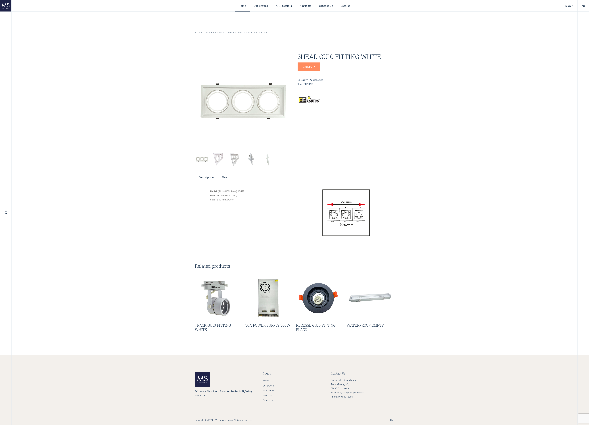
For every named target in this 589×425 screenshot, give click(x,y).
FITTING (308, 83)
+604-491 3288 (345, 397)
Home (266, 380)
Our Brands (268, 385)
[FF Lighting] (309, 99)
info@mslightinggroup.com (350, 392)
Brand (226, 177)
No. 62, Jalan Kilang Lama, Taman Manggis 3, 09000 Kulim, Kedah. (343, 384)
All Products (269, 390)
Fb (5, 212)
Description (206, 177)
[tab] (206, 179)
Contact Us (268, 400)
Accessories (316, 79)
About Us (267, 395)
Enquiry (307, 66)
